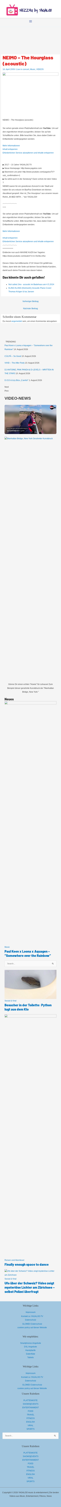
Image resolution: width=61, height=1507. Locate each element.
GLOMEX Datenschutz (32, 1324)
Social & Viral (10, 1001)
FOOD (30, 1411)
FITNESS (31, 1418)
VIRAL (30, 1425)
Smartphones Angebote (30, 1343)
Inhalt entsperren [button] (10, 149)
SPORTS (30, 1429)
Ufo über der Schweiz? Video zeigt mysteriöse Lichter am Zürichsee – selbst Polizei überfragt (30, 1287)
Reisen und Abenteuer (14, 1260)
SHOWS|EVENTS (30, 1404)
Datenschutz (30, 1320)
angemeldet (16, 321)
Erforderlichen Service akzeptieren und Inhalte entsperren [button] (28, 153)
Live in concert (22, 69)
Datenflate (30, 1354)
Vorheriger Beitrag (30, 301)
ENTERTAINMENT (30, 1407)
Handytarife (30, 1350)
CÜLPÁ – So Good (13, 356)
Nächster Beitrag (30, 308)
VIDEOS (40, 69)
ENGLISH (30, 1422)
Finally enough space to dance (27, 1264)
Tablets (30, 1357)
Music (32, 69)
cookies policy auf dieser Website (32, 1327)
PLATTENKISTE (30, 1400)
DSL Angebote (30, 1347)
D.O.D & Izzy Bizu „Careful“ (16, 380)
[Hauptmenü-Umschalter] (30, 21)
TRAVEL (30, 1415)
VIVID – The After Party (15, 363)
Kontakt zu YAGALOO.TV (32, 1316)
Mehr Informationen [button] (11, 146)
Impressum (30, 1312)
